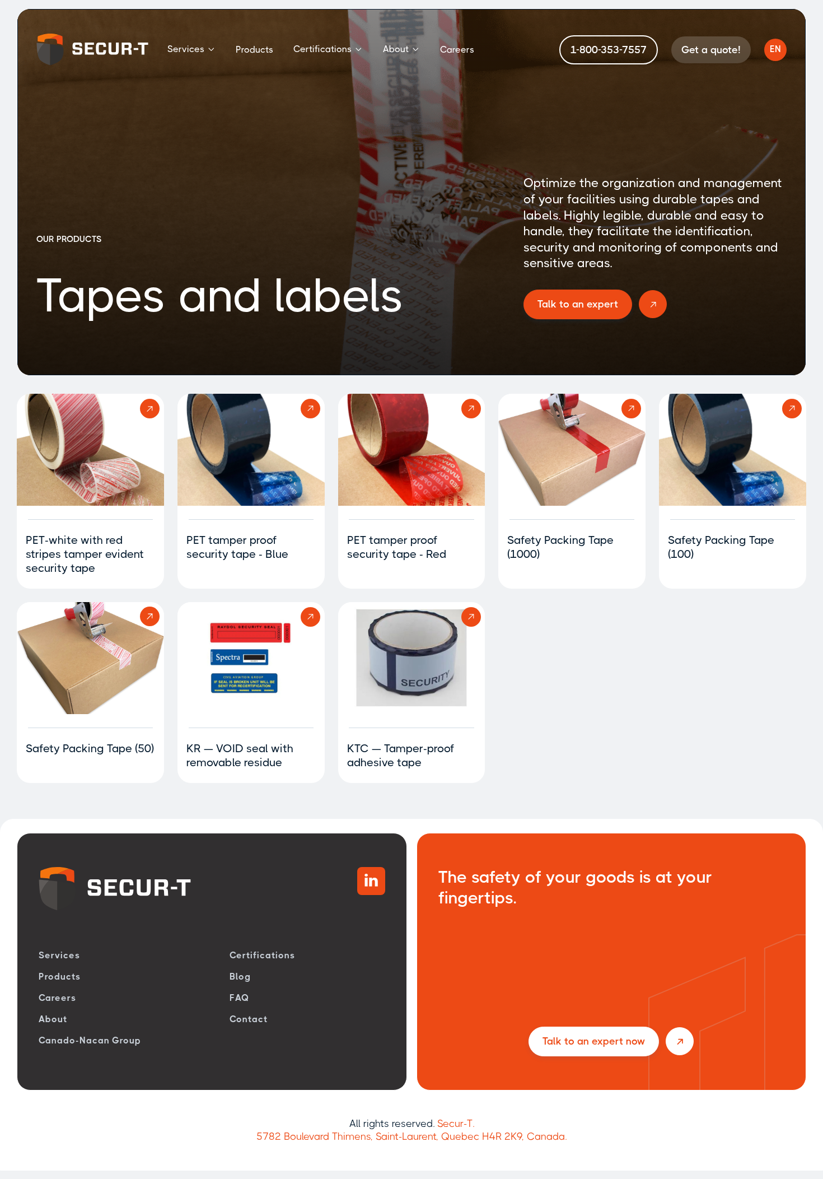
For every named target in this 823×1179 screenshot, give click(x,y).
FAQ (240, 997)
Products (254, 49)
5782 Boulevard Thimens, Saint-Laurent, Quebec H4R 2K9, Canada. (411, 1136)
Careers (457, 49)
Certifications (262, 955)
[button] (191, 49)
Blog (240, 976)
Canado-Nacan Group (90, 1040)
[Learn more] (90, 450)
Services (59, 955)
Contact (249, 1019)
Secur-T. (455, 1123)
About (53, 1019)
